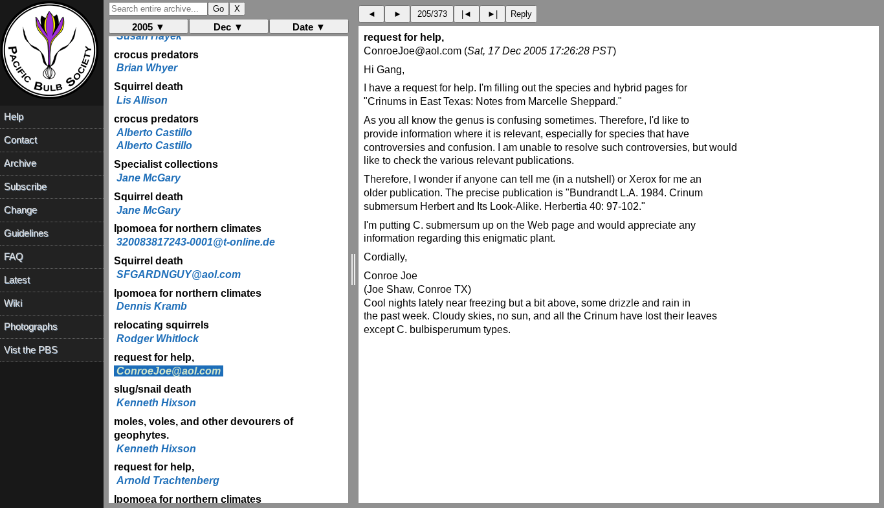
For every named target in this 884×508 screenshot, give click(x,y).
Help (13, 116)
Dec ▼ (228, 26)
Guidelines (26, 232)
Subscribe (25, 186)
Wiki (13, 302)
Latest (17, 279)
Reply (521, 14)
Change (20, 209)
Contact (20, 139)
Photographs (31, 326)
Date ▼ (309, 26)
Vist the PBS (31, 349)
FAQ (13, 256)
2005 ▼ (148, 26)
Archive (20, 162)
